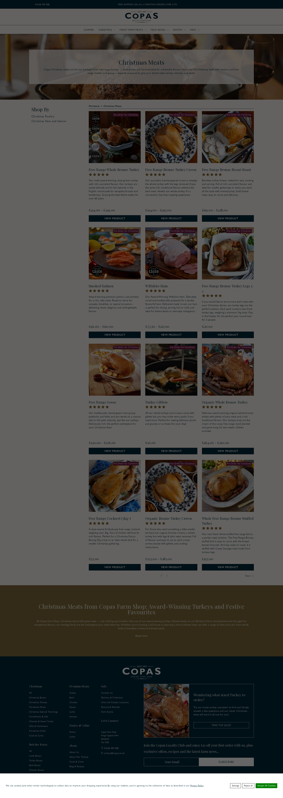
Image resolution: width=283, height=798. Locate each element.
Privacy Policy (197, 785)
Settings (235, 785)
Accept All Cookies (266, 785)
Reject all (248, 785)
